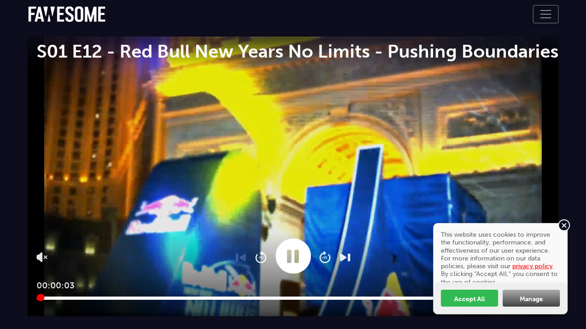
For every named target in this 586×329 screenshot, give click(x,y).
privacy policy (532, 266)
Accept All (469, 299)
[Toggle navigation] (546, 14)
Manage (531, 299)
